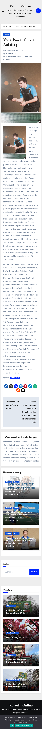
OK (12, 726)
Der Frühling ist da (15, 638)
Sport (6, 34)
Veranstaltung (13, 680)
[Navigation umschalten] (3, 11)
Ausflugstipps (12, 633)
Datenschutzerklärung (24, 726)
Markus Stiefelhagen (15, 51)
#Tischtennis (11, 57)
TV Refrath (15, 378)
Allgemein (11, 606)
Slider (8, 482)
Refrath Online (20, 6)
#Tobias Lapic (22, 57)
